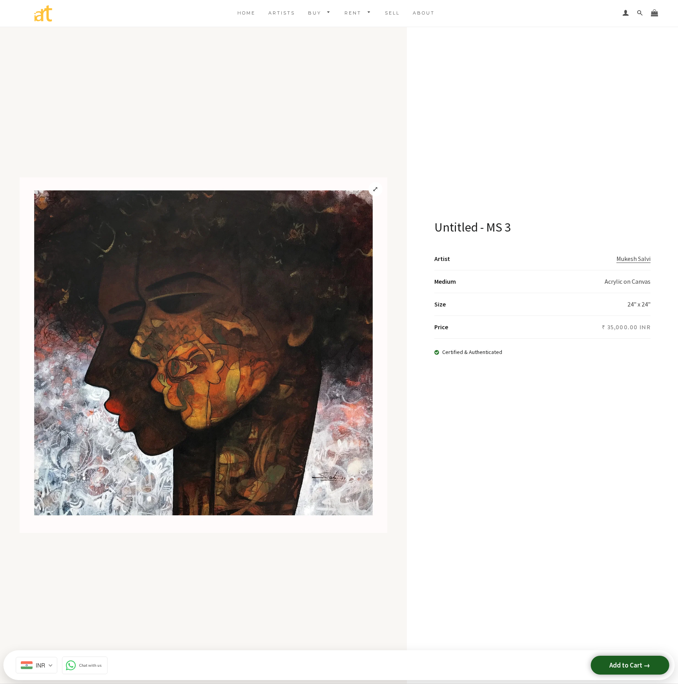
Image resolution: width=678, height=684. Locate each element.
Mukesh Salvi (633, 259)
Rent (354, 13)
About (424, 13)
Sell (392, 13)
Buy (316, 13)
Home (246, 13)
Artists (281, 13)
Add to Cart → (629, 665)
